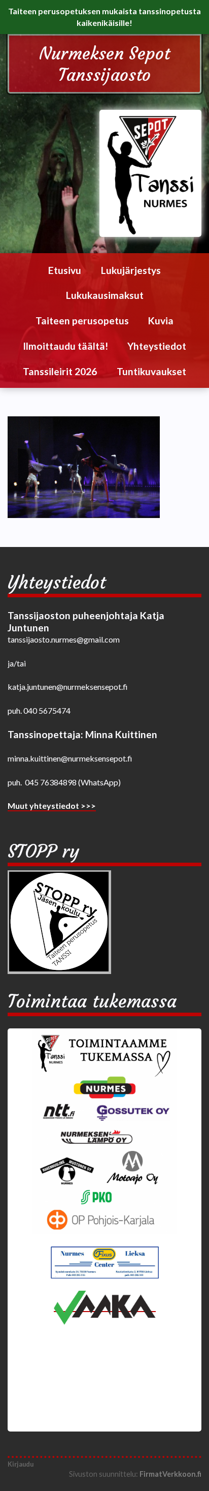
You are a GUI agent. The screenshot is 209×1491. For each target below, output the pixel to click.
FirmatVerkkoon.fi (170, 1474)
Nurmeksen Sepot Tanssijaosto (104, 64)
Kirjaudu (20, 1464)
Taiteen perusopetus (82, 320)
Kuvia (160, 320)
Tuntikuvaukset (151, 371)
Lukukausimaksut (105, 295)
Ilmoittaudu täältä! (65, 346)
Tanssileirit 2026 (60, 371)
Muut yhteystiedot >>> (52, 805)
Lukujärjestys (131, 270)
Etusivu (64, 270)
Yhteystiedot (156, 346)
